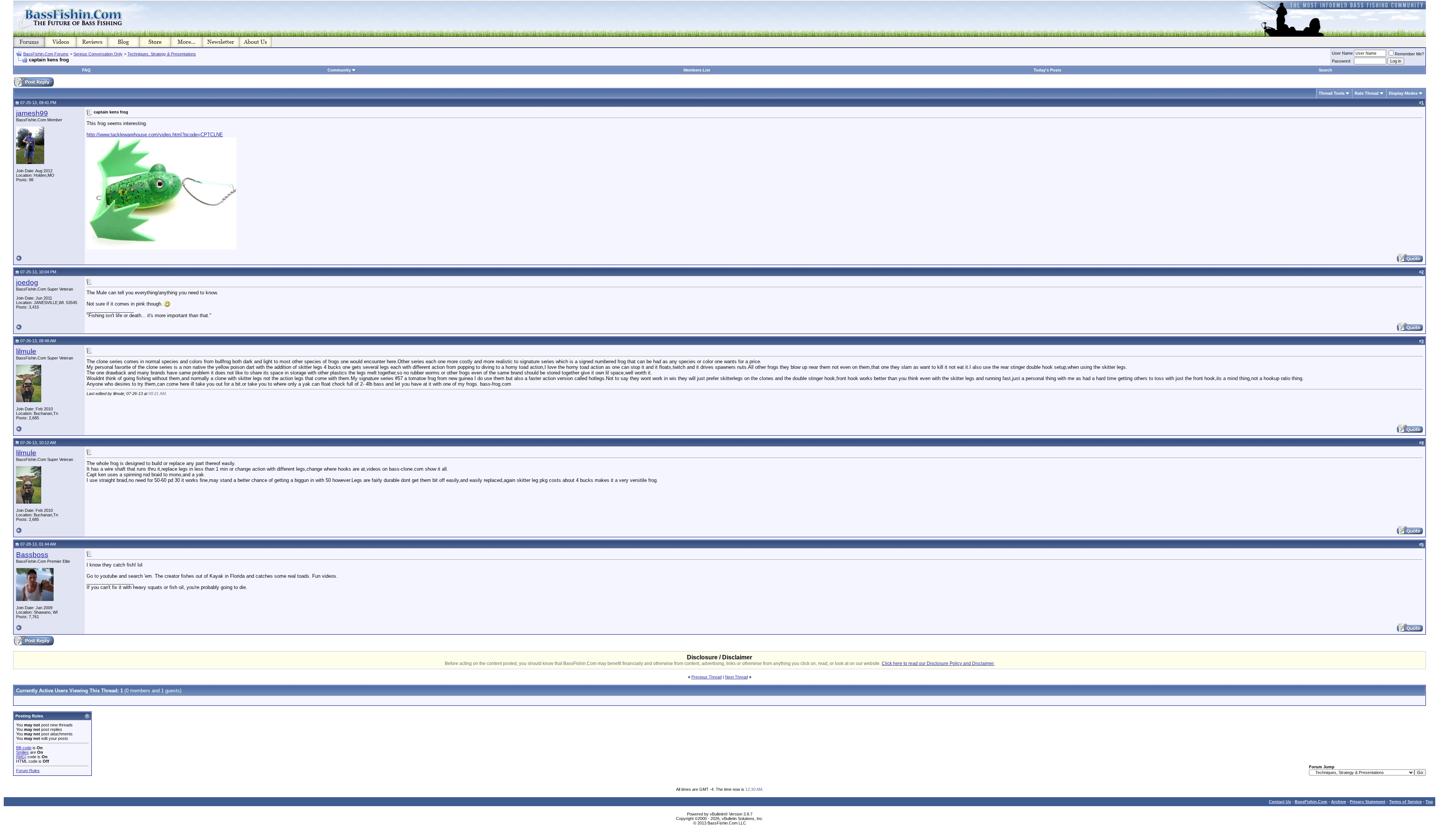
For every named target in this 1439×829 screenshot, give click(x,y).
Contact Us (1280, 801)
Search (1325, 70)
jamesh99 (32, 113)
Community (339, 70)
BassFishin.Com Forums (46, 54)
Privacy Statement (1367, 801)
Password (1341, 61)
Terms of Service (1405, 801)
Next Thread (736, 677)
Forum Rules (28, 770)
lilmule (26, 351)
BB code (23, 748)
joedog (27, 282)
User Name (1342, 53)
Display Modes (1403, 93)
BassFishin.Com (1311, 801)
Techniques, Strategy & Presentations (161, 54)
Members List (697, 70)
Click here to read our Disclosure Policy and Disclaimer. (938, 663)
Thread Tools (1332, 93)
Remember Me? (1409, 54)
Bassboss (32, 555)
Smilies (22, 752)
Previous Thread (706, 677)
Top (1429, 801)
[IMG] (21, 756)
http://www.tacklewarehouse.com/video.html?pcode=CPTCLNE (155, 134)
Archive (1338, 801)
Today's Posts (1047, 70)
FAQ (86, 70)
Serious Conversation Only (98, 54)
